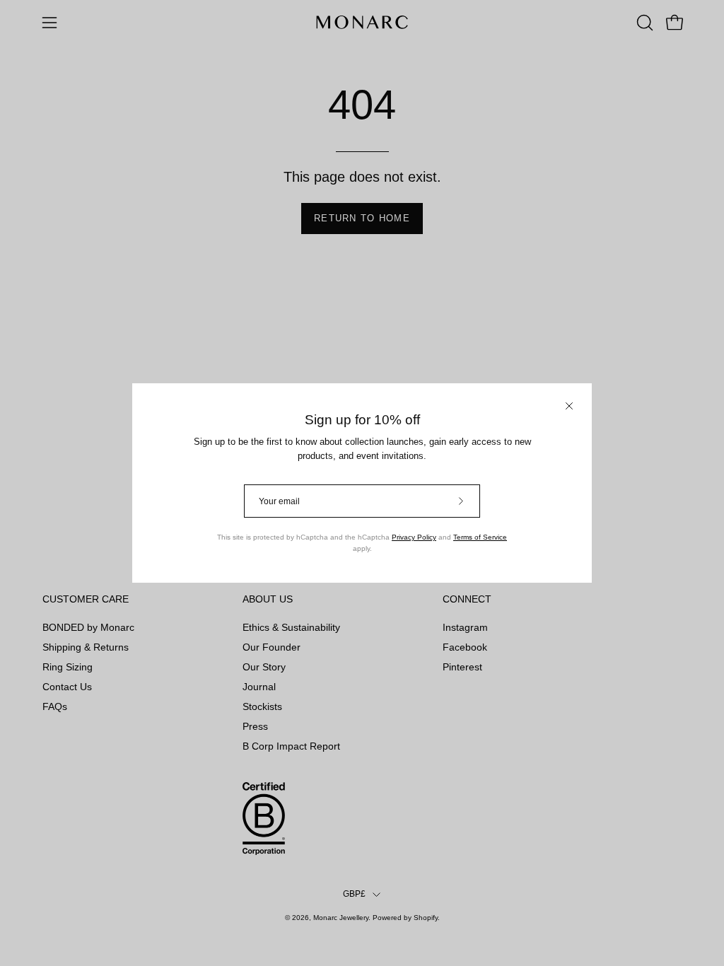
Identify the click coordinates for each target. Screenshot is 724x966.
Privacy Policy (414, 537)
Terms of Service (480, 537)
